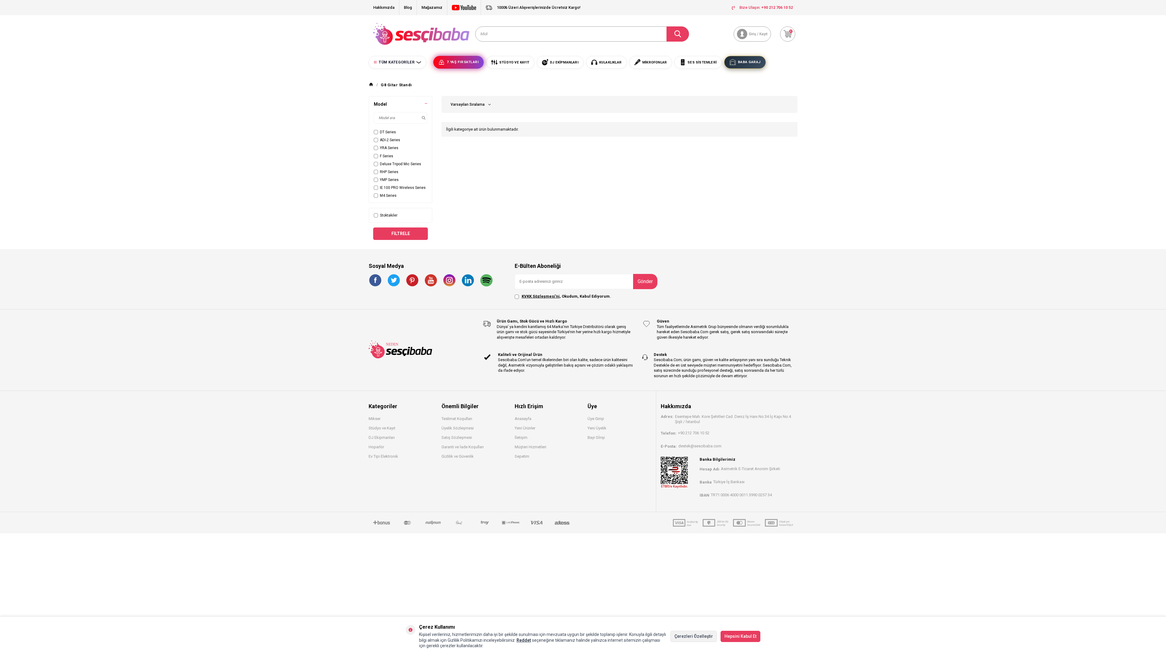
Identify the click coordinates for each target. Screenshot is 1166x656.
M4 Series (388, 195)
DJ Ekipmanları (382, 437)
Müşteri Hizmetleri (530, 447)
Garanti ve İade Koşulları (463, 447)
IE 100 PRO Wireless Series (403, 188)
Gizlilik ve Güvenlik (458, 456)
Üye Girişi (596, 418)
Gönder (645, 281)
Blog (408, 7)
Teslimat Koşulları (457, 418)
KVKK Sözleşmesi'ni (541, 296)
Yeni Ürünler (525, 428)
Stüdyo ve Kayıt (382, 428)
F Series (386, 156)
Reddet (524, 640)
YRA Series (389, 148)
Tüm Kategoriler (396, 62)
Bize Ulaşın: (766, 7)
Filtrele (400, 233)
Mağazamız (431, 7)
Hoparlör (376, 447)
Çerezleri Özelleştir (693, 636)
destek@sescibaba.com (699, 446)
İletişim (521, 437)
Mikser (374, 418)
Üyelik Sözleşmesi (458, 428)
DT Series (388, 132)
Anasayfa (523, 418)
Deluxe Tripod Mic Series (400, 164)
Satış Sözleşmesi (457, 437)
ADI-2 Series (390, 140)
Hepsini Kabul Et (740, 636)
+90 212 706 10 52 (693, 433)
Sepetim (522, 456)
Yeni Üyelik (597, 428)
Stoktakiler (388, 215)
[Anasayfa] (371, 84)
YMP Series (389, 180)
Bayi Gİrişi (596, 437)
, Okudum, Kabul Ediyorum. (566, 296)
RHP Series (389, 172)
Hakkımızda (383, 7)
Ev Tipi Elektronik (383, 456)
